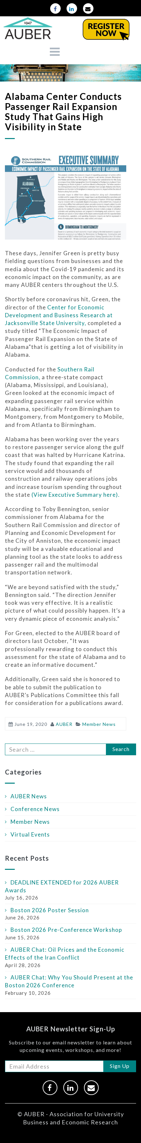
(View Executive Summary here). (75, 494)
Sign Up (120, 1066)
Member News (30, 821)
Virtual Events (30, 834)
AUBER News (28, 796)
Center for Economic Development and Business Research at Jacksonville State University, (59, 315)
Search (121, 749)
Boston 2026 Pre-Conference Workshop (66, 929)
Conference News (35, 809)
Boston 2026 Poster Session (49, 910)
